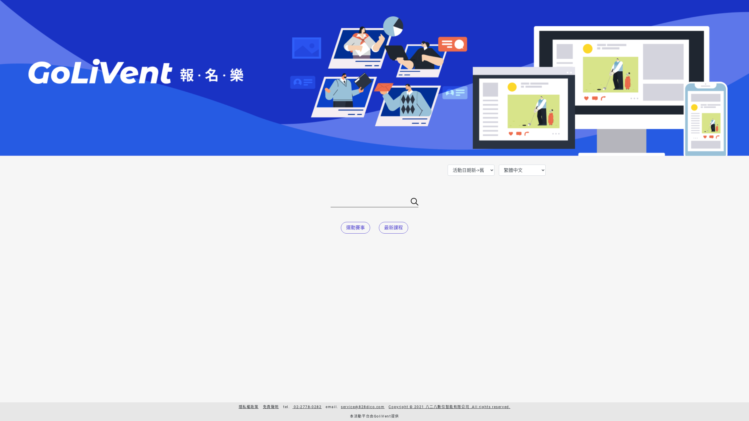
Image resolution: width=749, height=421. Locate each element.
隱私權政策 (249, 407)
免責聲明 (271, 407)
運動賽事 (355, 227)
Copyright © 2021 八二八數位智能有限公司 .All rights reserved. (449, 407)
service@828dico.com (362, 407)
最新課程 (393, 227)
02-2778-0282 (307, 407)
